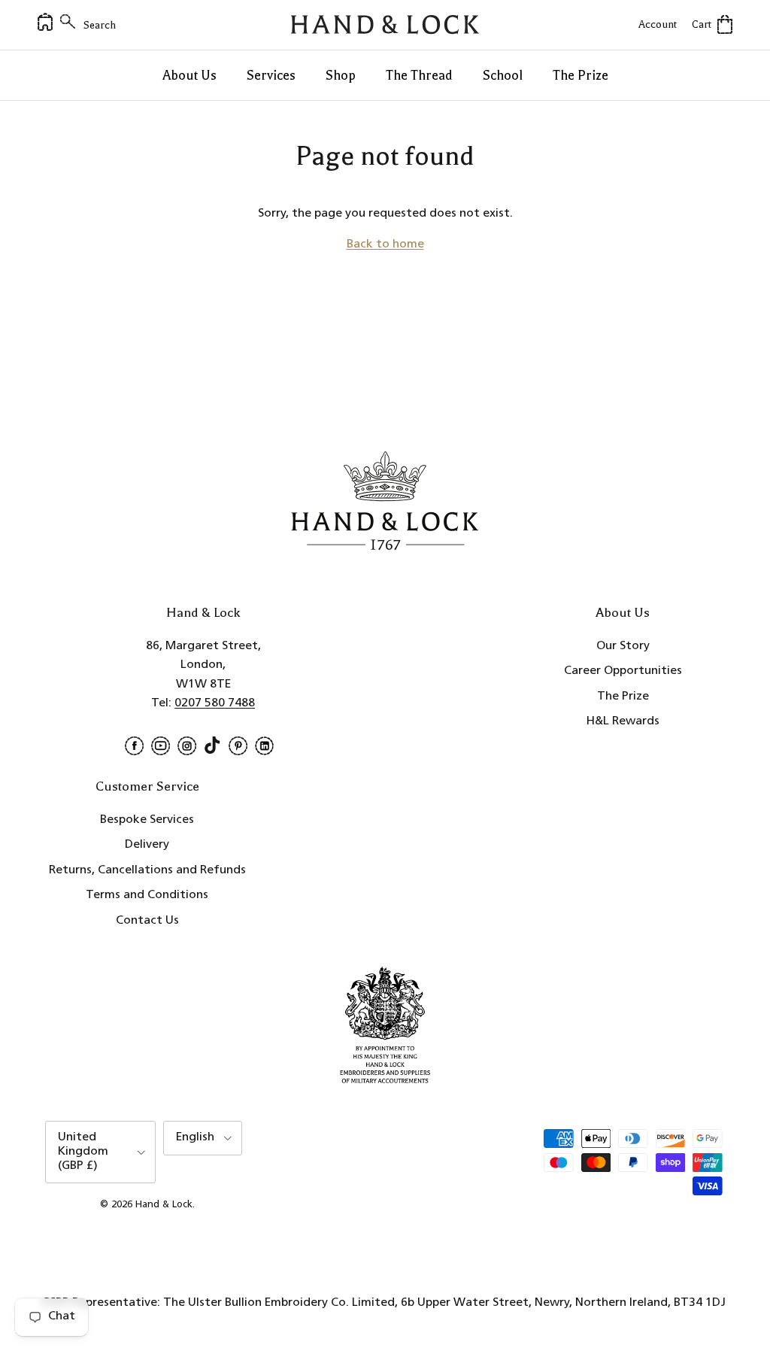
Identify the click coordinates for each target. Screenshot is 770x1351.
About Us (189, 75)
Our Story (623, 646)
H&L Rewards (623, 721)
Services (271, 75)
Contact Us (147, 921)
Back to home (385, 244)
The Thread (419, 75)
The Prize (580, 75)
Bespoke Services (147, 820)
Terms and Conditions (147, 895)
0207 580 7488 (214, 703)
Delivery (147, 845)
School (503, 75)
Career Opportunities (623, 671)
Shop (341, 75)
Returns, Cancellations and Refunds (147, 870)
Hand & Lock (163, 1205)
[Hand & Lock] (385, 25)
